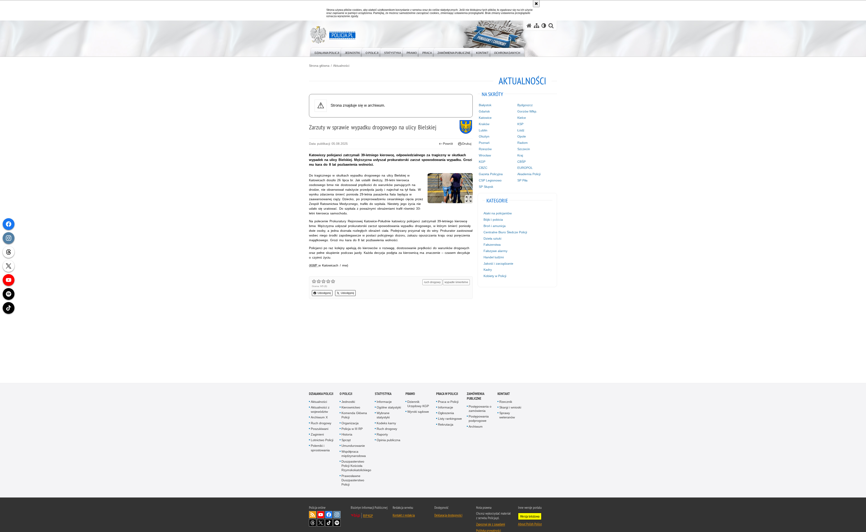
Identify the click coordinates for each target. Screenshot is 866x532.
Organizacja (350, 423)
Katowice (485, 117)
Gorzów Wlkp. (527, 111)
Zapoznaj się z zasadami (490, 524)
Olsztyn (484, 136)
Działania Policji (321, 393)
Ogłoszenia (446, 413)
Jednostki (348, 402)
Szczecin (523, 149)
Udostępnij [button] (324, 293)
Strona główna (319, 65)
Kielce (521, 117)
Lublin (483, 130)
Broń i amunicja (495, 226)
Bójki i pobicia (493, 219)
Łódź (520, 130)
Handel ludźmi (494, 257)
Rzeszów (485, 149)
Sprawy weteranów (507, 415)
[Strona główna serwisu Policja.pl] (529, 25)
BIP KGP (368, 515)
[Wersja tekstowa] (543, 25)
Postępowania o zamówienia (480, 409)
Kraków (484, 124)
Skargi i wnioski (510, 407)
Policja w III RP (352, 429)
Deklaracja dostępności (448, 515)
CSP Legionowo (490, 180)
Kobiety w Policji (495, 276)
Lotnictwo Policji (322, 440)
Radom (522, 142)
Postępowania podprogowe (479, 418)
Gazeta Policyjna (491, 174)
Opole (521, 136)
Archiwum (476, 426)
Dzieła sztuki (492, 238)
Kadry (488, 269)
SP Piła (522, 180)
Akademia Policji (529, 174)
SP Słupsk (486, 186)
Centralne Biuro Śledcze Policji (505, 232)
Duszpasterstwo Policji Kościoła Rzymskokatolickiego (356, 466)
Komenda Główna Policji (354, 415)
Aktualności (341, 65)
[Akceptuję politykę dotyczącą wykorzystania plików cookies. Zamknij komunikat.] (536, 3)
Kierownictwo (350, 407)
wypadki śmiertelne (456, 282)
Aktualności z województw (320, 409)
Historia (346, 434)
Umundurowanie (353, 446)
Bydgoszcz (525, 105)
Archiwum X (319, 417)
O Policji (346, 393)
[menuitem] (327, 52)
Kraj (520, 155)
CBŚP (521, 161)
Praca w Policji (447, 393)
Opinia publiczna (388, 440)
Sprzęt (346, 440)
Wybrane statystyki (383, 415)
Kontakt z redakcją (404, 515)
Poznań (484, 142)
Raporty (382, 434)
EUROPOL (525, 168)
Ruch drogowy (321, 423)
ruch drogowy (432, 282)
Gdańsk (484, 111)
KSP (520, 124)
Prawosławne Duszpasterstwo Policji (352, 480)
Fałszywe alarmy (495, 251)
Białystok (485, 105)
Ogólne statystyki (389, 407)
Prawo (410, 393)
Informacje (384, 402)
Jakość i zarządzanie (498, 263)
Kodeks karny (386, 423)
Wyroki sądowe (418, 411)
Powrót (448, 143)
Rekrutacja (445, 424)
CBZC (483, 168)
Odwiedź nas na (320, 514)
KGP (482, 161)
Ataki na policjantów (498, 213)
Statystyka (383, 393)
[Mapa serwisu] (536, 25)
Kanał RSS (312, 514)
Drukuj (466, 143)
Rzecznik (505, 402)
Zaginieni (317, 434)
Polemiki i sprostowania (320, 448)
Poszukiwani (319, 429)
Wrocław (485, 155)
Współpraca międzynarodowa (353, 454)
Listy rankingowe (450, 419)
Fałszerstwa (492, 244)
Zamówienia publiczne (475, 396)
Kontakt (503, 393)
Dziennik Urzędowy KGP (418, 404)
